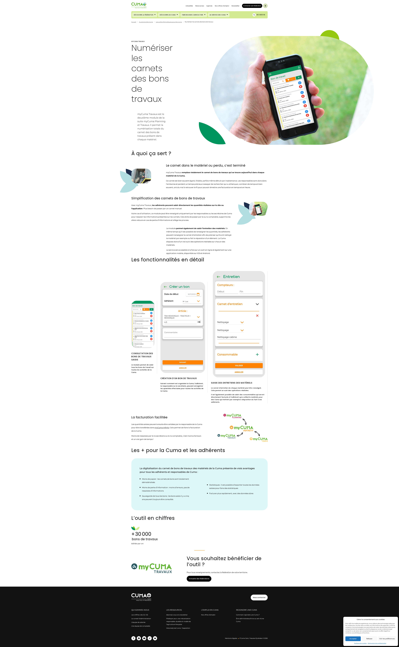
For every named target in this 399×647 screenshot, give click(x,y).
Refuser (369, 639)
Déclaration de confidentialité (377, 643)
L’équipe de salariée (138, 622)
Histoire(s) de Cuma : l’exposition (178, 628)
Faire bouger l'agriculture (192, 15)
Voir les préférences (387, 639)
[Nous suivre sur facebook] (133, 638)
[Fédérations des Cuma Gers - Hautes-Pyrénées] (139, 5)
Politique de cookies (360, 643)
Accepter (353, 639)
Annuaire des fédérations (199, 578)
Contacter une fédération (251, 6)
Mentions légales (231, 638)
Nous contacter (259, 597)
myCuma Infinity (162, 427)
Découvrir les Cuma (167, 15)
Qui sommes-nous (140, 610)
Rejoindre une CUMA (246, 610)
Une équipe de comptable (140, 626)
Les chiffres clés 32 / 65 (139, 615)
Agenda (209, 6)
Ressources (199, 6)
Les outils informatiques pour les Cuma (169, 22)
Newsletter (236, 6)
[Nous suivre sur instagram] (139, 638)
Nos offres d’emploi (222, 6)
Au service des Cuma (218, 15)
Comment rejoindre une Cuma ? (248, 615)
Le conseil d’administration (141, 619)
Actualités (189, 6)
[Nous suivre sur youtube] (144, 638)
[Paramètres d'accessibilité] (265, 6)
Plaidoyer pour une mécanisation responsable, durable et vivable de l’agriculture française (178, 621)
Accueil (133, 22)
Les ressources (174, 610)
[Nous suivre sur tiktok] (150, 638)
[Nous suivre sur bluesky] (155, 638)
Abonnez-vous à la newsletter (177, 615)
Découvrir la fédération (143, 15)
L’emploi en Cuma (210, 610)
